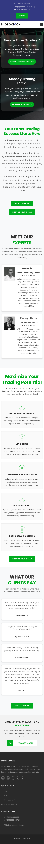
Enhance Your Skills (22, 105)
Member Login (10, 800)
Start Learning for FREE (22, 62)
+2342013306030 (23, 4)
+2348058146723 (23, 10)
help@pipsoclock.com (23, 7)
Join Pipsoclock (10, 804)
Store (6, 796)
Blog (6, 791)
